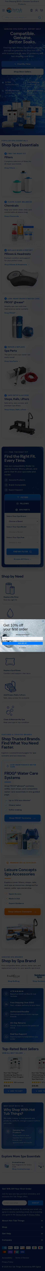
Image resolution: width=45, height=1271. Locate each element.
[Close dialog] (43, 621)
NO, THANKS (22, 647)
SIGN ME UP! (22, 643)
